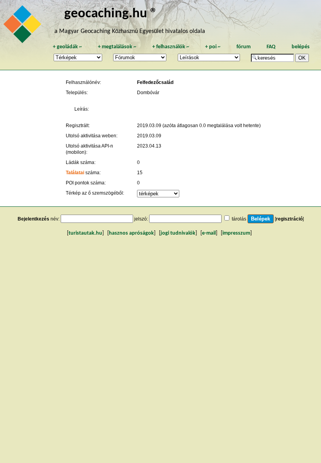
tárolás (239, 219)
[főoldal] (23, 26)
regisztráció (289, 219)
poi (212, 46)
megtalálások (117, 46)
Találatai (75, 172)
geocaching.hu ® (110, 14)
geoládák (67, 46)
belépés (301, 46)
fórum (243, 46)
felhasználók (170, 46)
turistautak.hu (85, 233)
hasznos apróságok (131, 233)
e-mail (209, 233)
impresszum (236, 233)
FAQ (271, 46)
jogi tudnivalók (177, 233)
